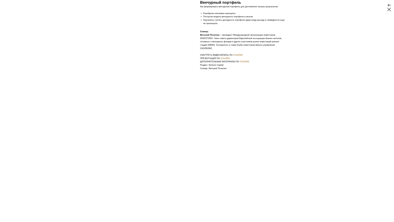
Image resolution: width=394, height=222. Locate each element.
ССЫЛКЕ (238, 55)
